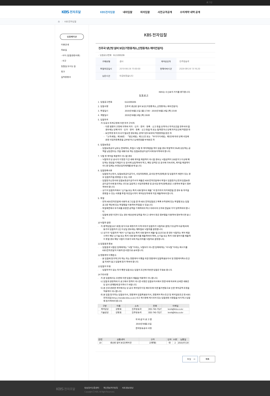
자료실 (64, 49)
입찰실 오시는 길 (68, 66)
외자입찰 (145, 12)
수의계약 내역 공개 (190, 12)
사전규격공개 (165, 12)
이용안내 (65, 44)
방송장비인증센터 (91, 387)
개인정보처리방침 (110, 387)
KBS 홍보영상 (127, 387)
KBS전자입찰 (107, 12)
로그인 (209, 2)
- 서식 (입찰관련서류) (70, 55)
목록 (207, 358)
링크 (63, 71)
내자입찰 (127, 12)
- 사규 (63, 60)
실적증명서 (66, 76)
